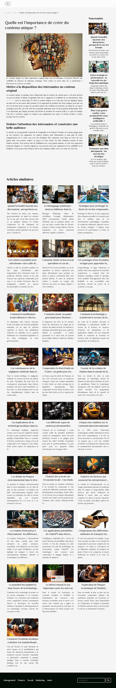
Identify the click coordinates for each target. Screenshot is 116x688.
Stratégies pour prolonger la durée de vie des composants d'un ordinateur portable (93, 209)
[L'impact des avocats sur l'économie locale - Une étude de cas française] (58, 464)
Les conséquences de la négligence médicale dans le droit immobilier (23, 371)
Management (9, 680)
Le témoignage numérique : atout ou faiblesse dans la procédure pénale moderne (58, 209)
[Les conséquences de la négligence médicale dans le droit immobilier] (22, 356)
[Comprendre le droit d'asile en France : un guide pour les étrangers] (58, 356)
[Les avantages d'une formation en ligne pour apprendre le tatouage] (93, 248)
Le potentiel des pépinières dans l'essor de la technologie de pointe (23, 588)
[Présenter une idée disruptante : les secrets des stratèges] (99, 140)
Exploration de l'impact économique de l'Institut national (93, 588)
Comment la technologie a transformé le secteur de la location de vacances (93, 317)
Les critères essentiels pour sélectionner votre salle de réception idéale (22, 263)
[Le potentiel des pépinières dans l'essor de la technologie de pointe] (22, 573)
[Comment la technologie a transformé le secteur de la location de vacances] (93, 302)
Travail (30, 680)
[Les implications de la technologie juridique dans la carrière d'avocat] (22, 410)
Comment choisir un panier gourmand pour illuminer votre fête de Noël (58, 317)
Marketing (40, 680)
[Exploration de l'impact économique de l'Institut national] (93, 573)
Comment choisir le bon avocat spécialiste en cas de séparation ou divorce (58, 263)
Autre (15, 12)
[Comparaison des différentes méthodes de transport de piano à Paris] (93, 519)
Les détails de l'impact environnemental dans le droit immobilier (23, 480)
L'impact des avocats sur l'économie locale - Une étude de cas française (58, 480)
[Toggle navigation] (8, 4)
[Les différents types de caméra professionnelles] (58, 410)
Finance (21, 680)
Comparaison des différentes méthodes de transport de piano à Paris (93, 534)
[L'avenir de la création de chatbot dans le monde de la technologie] (93, 356)
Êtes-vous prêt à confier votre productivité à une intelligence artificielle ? (99, 115)
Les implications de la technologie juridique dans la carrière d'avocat (22, 426)
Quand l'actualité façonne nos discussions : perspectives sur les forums (99, 42)
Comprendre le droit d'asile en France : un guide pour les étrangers (58, 371)
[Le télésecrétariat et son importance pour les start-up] (58, 573)
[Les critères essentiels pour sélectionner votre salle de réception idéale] (22, 248)
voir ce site (10, 100)
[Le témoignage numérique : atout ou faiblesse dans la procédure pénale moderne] (58, 194)
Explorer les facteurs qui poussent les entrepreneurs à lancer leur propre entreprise (93, 480)
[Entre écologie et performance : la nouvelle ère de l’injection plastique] (99, 66)
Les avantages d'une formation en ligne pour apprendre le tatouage (93, 263)
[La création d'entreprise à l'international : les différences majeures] (22, 519)
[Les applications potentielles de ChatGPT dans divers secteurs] (58, 519)
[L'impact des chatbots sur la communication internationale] (93, 410)
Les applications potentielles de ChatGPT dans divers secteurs (58, 534)
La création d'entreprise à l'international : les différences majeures (22, 534)
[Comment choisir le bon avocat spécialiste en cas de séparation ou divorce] (58, 248)
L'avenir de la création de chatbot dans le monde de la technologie (93, 371)
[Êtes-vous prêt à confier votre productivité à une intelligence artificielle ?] (99, 102)
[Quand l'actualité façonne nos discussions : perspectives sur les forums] (99, 28)
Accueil (7, 12)
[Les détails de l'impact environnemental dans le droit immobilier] (22, 464)
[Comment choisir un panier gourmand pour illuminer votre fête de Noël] (58, 302)
